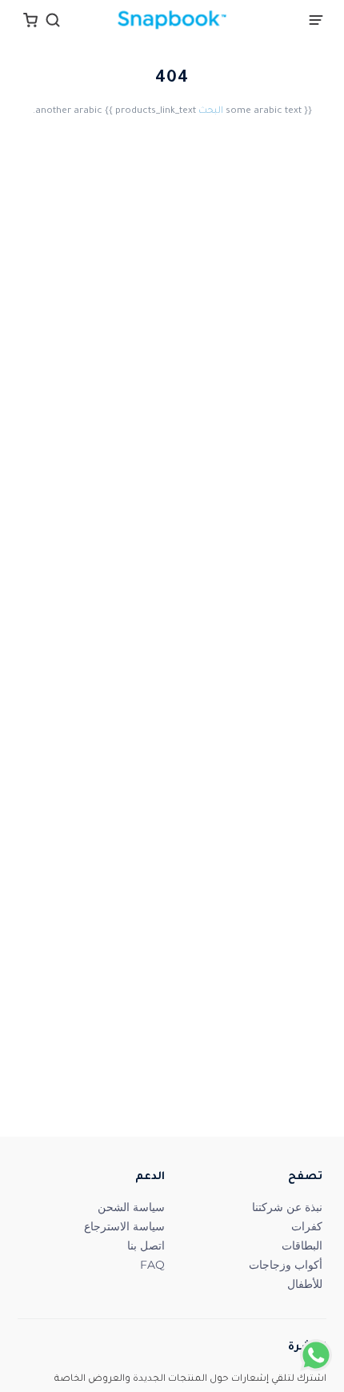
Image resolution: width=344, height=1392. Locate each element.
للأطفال (304, 1284)
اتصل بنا (146, 1245)
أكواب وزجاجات (285, 1265)
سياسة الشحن (131, 1207)
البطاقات (302, 1245)
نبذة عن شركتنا (287, 1207)
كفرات (306, 1226)
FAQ (152, 1265)
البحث (210, 111)
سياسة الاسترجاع (124, 1226)
